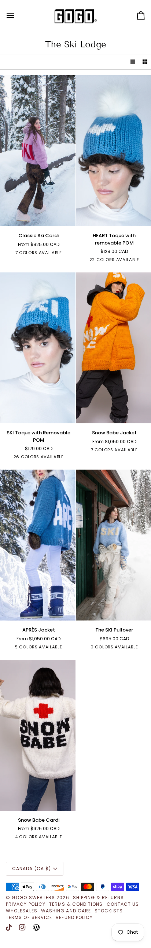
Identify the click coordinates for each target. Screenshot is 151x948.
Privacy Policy (25, 904)
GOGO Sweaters (33, 897)
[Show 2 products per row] (145, 61)
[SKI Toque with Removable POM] (38, 347)
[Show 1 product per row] (133, 61)
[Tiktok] (9, 927)
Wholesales (21, 911)
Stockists (109, 911)
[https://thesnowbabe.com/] (36, 927)
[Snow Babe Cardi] (38, 735)
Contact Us (123, 904)
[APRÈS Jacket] (38, 545)
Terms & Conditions (76, 904)
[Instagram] (22, 927)
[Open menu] (17, 15)
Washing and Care (66, 911)
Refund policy (74, 917)
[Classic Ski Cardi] (38, 150)
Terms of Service (29, 917)
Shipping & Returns (98, 897)
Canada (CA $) (31, 868)
